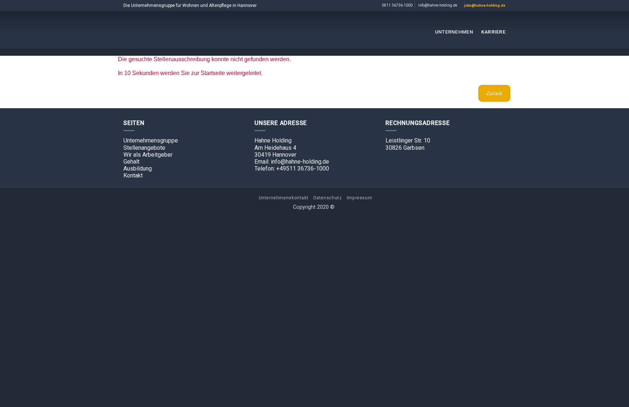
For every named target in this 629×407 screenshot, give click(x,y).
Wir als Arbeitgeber (148, 154)
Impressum (359, 197)
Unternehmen (454, 32)
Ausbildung (137, 168)
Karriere (493, 32)
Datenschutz (327, 197)
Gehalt (131, 161)
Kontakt (133, 175)
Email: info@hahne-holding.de (291, 161)
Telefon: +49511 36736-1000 (291, 168)
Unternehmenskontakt (284, 197)
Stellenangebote (144, 147)
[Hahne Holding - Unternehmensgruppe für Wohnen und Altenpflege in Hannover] (314, 29)
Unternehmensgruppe (150, 140)
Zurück (494, 93)
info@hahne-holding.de (437, 5)
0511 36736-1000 (397, 5)
